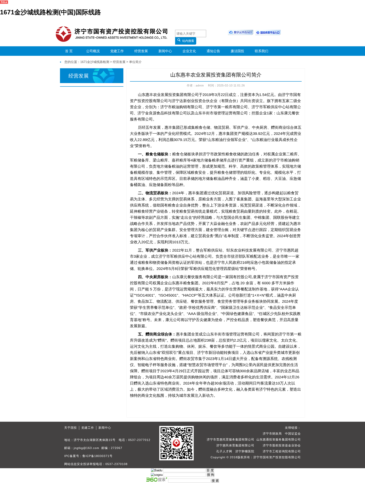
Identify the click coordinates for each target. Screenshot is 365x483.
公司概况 (93, 51)
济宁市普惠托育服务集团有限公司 (230, 439)
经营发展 (141, 51)
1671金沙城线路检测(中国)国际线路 (50, 12)
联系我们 (261, 51)
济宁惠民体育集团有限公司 (235, 445)
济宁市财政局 (272, 433)
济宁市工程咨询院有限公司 (282, 451)
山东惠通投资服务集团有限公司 (278, 439)
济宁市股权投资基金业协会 (282, 445)
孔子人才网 (224, 451)
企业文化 (189, 51)
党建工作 (117, 51)
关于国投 (70, 427)
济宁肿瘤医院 (244, 451)
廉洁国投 (237, 51)
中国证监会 (293, 433)
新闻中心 (165, 51)
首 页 (69, 51)
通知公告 (213, 51)
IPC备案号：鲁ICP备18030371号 (88, 456)
